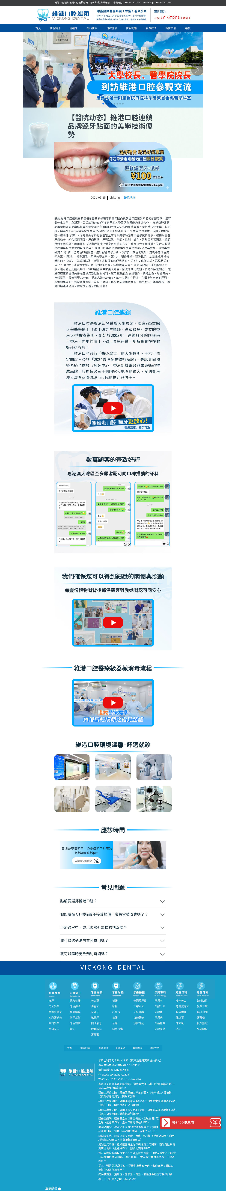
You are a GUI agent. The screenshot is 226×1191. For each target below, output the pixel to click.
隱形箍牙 (75, 1000)
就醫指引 (170, 28)
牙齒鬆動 (160, 1023)
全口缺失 (54, 1029)
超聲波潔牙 (182, 1006)
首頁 (38, 28)
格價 (188, 28)
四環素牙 (96, 1023)
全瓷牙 (95, 1012)
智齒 (115, 1006)
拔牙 (115, 1017)
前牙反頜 (75, 1017)
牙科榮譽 (120, 1048)
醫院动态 (129, 197)
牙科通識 (138, 1012)
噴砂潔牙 (181, 1012)
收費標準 (151, 28)
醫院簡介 (55, 28)
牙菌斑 (180, 1023)
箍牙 (72, 1029)
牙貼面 (95, 1034)
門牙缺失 (54, 1006)
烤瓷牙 (95, 1006)
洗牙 (178, 1029)
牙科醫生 (92, 28)
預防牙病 (138, 1023)
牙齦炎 (159, 1012)
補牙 (115, 1000)
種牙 (51, 1000)
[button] (103, 104)
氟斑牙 (95, 1017)
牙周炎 (159, 1000)
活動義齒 (96, 1029)
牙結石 (180, 1017)
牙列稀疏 (75, 1012)
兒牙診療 (202, 1029)
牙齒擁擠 (75, 1006)
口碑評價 (111, 28)
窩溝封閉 (202, 1012)
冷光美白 (181, 1000)
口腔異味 (138, 1017)
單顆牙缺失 (55, 1012)
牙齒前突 (75, 1023)
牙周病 (159, 1017)
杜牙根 (116, 1012)
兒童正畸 (202, 1006)
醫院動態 (131, 28)
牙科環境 (103, 1048)
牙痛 (115, 1023)
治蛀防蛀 (202, 1000)
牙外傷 (201, 1017)
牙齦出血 (160, 1006)
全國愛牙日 (140, 1000)
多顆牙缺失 (55, 1017)
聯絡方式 (154, 1048)
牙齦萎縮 (160, 1029)
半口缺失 (54, 1023)
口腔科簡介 (85, 1048)
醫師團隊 (137, 1048)
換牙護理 (202, 1023)
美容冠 (95, 1000)
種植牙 (74, 28)
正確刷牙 (138, 1006)
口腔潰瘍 (117, 1029)
